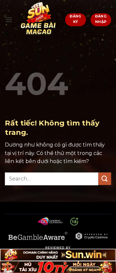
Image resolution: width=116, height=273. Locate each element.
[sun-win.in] (38, 19)
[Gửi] (104, 178)
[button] (9, 19)
